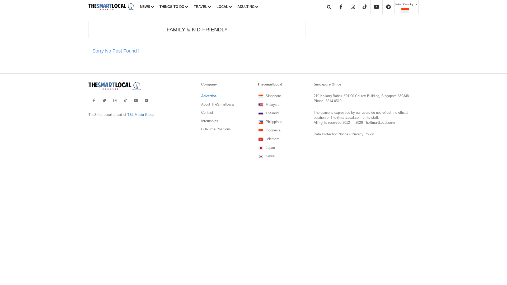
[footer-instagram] (114, 100)
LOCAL (222, 7)
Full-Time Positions (216, 129)
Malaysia (272, 105)
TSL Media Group (140, 115)
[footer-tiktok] (125, 100)
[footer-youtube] (136, 100)
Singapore (273, 96)
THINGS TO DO (171, 7)
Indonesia (272, 130)
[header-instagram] (352, 7)
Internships (209, 121)
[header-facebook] (341, 7)
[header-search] (329, 7)
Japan (270, 148)
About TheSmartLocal (217, 104)
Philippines (273, 122)
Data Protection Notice (331, 134)
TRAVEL (200, 7)
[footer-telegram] (146, 100)
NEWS (145, 7)
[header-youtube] (376, 7)
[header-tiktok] (364, 7)
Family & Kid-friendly (197, 29)
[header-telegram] (388, 7)
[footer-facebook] (94, 100)
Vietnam (272, 139)
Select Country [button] (404, 4)
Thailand (272, 113)
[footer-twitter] (104, 100)
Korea (270, 156)
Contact (207, 113)
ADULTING (246, 7)
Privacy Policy (363, 134)
